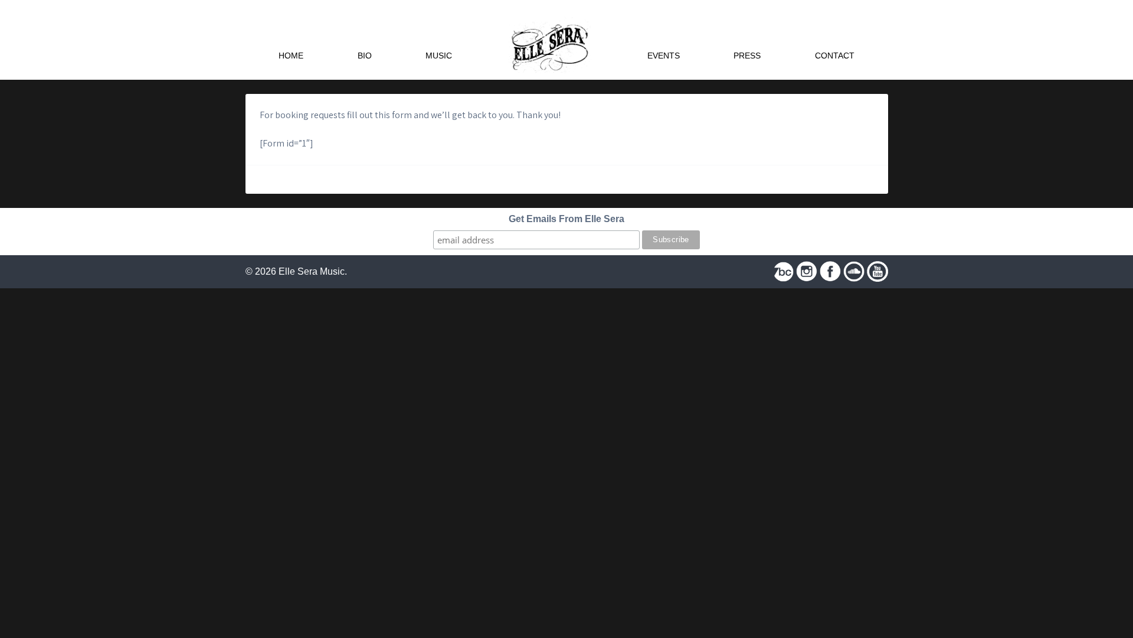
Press (747, 55)
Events (663, 55)
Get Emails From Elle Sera (566, 219)
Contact (834, 55)
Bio (365, 55)
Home (291, 55)
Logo (550, 40)
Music (438, 55)
